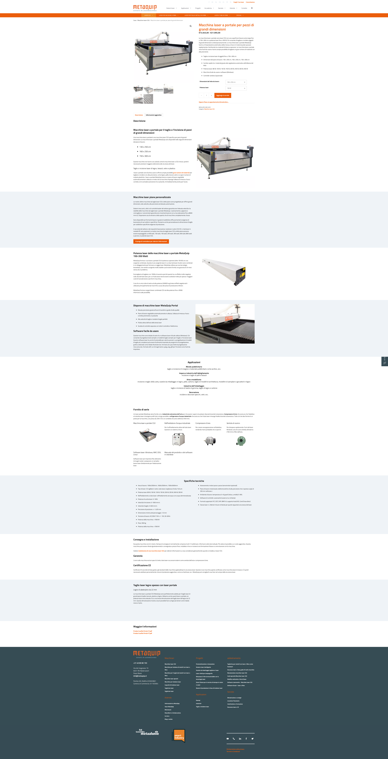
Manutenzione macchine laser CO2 (237, 673)
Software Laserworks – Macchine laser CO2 (239, 682)
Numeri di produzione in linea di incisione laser (209, 688)
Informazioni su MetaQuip (172, 703)
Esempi (198, 700)
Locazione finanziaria (233, 701)
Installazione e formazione (235, 704)
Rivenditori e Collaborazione (173, 713)
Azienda (232, 8)
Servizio (220, 8)
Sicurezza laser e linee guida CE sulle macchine (240, 670)
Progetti (197, 8)
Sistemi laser (170, 8)
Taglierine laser (169, 691)
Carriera (167, 716)
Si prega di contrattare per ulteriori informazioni (151, 241)
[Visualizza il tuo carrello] (252, 8)
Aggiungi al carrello (222, 95)
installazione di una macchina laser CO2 (151, 551)
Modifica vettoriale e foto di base (236, 679)
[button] (190, 26)
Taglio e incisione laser (202, 707)
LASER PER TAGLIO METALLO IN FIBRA (195, 15)
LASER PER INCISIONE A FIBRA (167, 15)
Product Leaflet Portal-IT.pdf (142, 631)
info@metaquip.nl (140, 676)
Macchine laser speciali (171, 679)
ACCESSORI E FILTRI (192, 22)
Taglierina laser (169, 688)
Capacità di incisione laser (172, 685)
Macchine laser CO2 (209, 109)
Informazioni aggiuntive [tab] (153, 115)
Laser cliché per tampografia (204, 673)
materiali (198, 703)
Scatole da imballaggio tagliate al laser (207, 670)
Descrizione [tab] (139, 115)
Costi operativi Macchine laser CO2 (237, 676)
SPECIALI (238, 15)
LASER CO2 (147, 15)
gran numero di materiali (181, 172)
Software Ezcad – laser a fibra (236, 685)
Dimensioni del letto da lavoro (209, 81)
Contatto (244, 8)
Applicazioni (185, 8)
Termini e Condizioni (233, 751)
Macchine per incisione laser (173, 682)
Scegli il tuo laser (239, 2)
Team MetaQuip (169, 707)
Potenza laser (204, 87)
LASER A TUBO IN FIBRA (221, 15)
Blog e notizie (168, 719)
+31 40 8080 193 (384, 356)
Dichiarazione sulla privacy (235, 749)
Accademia (208, 8)
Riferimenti (168, 710)
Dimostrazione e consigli (234, 698)
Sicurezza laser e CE (233, 707)
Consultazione (250, 2)
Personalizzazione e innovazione (205, 664)
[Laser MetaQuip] (145, 8)
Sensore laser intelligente (203, 667)
